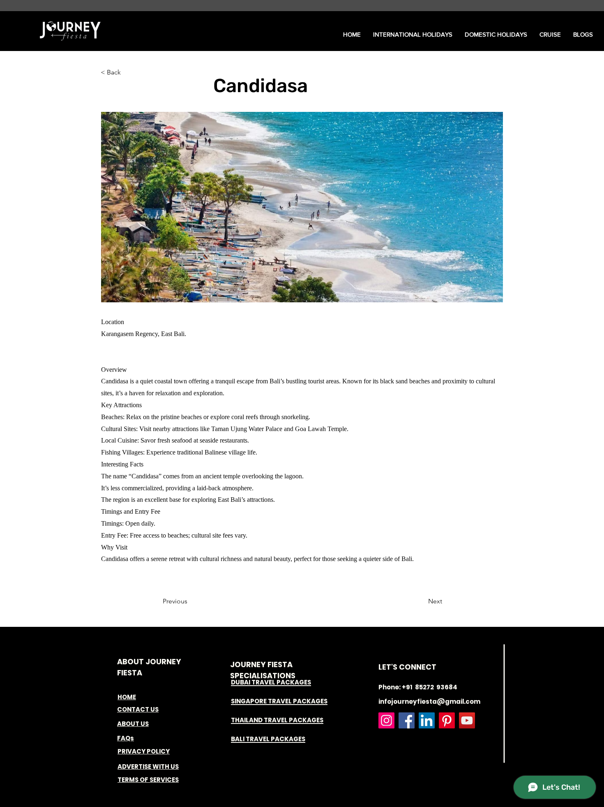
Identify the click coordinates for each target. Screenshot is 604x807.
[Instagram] (386, 720)
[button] (413, 34)
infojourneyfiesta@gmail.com (429, 701)
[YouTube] (467, 720)
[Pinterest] (447, 720)
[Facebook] (407, 720)
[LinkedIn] (427, 720)
